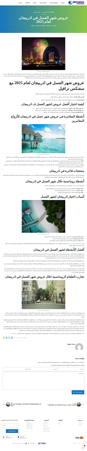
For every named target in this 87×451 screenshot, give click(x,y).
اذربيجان (59, 423)
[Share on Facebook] (12, 338)
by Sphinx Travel (39, 25)
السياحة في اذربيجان (47, 12)
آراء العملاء (27, 2)
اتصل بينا (80, 423)
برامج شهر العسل (46, 428)
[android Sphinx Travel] (7, 437)
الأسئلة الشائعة (29, 425)
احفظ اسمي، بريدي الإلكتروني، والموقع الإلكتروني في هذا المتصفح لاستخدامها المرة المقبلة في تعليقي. (60, 362)
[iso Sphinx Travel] (22, 437)
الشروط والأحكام (29, 426)
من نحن (80, 422)
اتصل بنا (20, 2)
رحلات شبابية (45, 422)
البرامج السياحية (43, 2)
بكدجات (44, 425)
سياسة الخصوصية (29, 423)
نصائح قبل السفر (29, 428)
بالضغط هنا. (13, 333)
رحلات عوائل (45, 423)
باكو (82, 157)
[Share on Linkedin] (6, 338)
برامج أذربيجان (37, 12)
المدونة (34, 2)
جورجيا (59, 422)
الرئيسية (62, 2)
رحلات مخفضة (46, 429)
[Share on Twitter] (9, 338)
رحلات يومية (45, 426)
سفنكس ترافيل (76, 185)
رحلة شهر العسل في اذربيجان (75, 243)
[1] (83, 448)
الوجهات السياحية (53, 2)
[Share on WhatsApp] (4, 338)
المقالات (80, 425)
